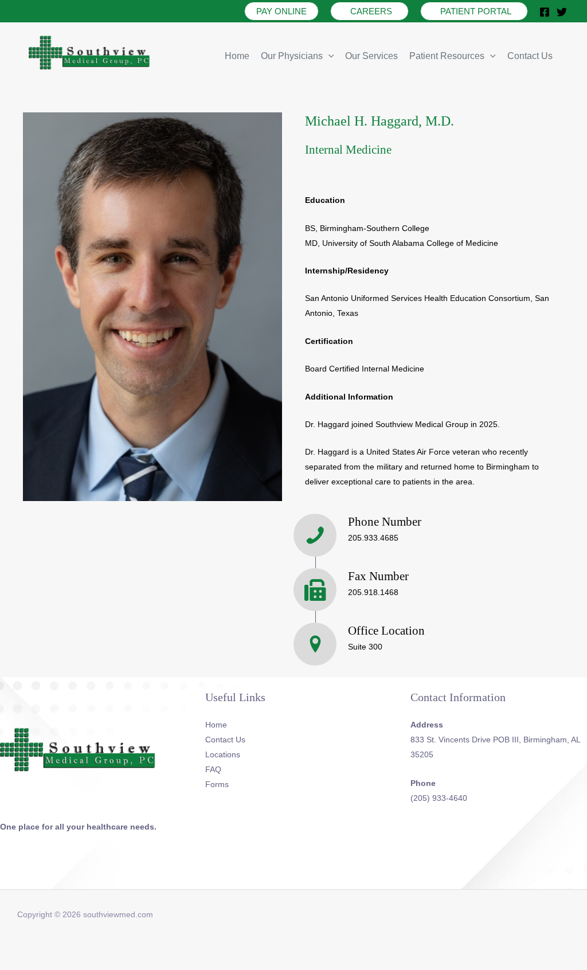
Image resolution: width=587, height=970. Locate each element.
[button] (281, 11)
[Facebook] (544, 12)
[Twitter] (562, 12)
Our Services (371, 56)
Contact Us (530, 56)
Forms (217, 784)
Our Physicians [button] (292, 56)
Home (237, 56)
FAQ (213, 769)
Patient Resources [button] (446, 56)
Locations (222, 754)
